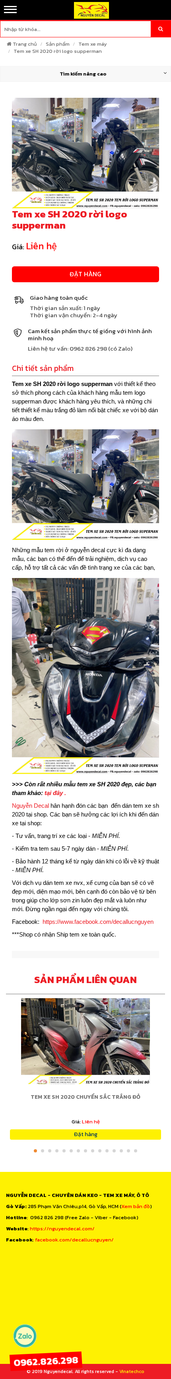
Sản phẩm (58, 44)
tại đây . (54, 792)
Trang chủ (25, 44)
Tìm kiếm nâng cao (83, 74)
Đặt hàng (85, 274)
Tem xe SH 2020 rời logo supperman (58, 51)
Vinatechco (131, 1371)
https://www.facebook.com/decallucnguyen (98, 921)
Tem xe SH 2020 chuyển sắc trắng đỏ (85, 1097)
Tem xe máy (92, 44)
